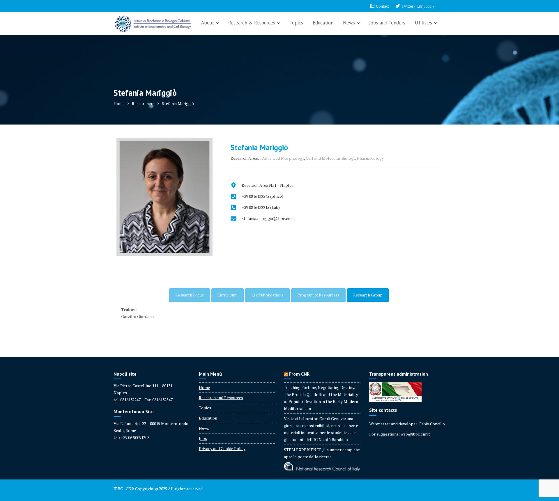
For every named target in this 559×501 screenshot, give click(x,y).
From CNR (299, 374)
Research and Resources (221, 397)
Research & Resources (251, 22)
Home (204, 387)
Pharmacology (370, 158)
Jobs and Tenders (387, 22)
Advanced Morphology (283, 158)
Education (323, 22)
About (207, 22)
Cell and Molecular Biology (330, 158)
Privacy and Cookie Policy (222, 448)
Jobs (203, 438)
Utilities (423, 22)
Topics (296, 22)
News (349, 22)
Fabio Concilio (432, 424)
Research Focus (189, 295)
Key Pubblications (267, 295)
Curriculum (227, 295)
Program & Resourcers (318, 295)
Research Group (368, 295)
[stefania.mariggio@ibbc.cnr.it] (263, 218)
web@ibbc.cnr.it (415, 434)
